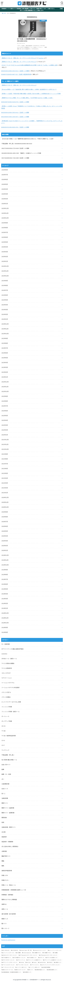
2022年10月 (5, 391)
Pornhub (22, 962)
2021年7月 (5, 463)
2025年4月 (5, 247)
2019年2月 (5, 603)
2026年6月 (5, 179)
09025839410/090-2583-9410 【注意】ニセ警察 (15, 112)
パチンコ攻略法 (6, 697)
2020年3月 (5, 541)
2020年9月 (5, 512)
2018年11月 (5, 618)
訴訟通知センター (28, 972)
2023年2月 (5, 372)
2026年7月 (5, 174)
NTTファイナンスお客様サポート (35, 960)
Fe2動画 (55, 952)
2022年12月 (5, 382)
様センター (31, 969)
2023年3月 (5, 367)
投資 (3, 822)
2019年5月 (5, 589)
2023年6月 (5, 353)
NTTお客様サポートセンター (20, 957)
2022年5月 (5, 415)
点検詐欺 (4, 851)
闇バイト (4, 923)
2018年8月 (5, 632)
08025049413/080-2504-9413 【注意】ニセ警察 (15, 71)
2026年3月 (5, 194)
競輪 (3, 861)
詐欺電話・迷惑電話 (7, 894)
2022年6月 (5, 410)
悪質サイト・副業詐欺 (8, 812)
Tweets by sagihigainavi (8, 940)
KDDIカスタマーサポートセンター (10, 955)
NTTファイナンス (21, 960)
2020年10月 (5, 507)
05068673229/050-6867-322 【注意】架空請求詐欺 (16, 74)
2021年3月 (5, 483)
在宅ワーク (5, 788)
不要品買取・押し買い (8, 755)
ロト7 (3, 745)
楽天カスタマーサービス (8, 969)
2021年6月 (5, 468)
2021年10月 (5, 449)
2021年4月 (5, 478)
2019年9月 (5, 569)
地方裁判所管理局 (46, 967)
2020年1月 (5, 550)
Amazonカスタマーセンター (40, 950)
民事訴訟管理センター (52, 969)
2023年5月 (5, 357)
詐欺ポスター (5, 880)
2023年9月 (5, 338)
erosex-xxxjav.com (27, 952)
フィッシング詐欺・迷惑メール (11, 711)
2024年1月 (5, 319)
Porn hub (29, 962)
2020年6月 (5, 526)
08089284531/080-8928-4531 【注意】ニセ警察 (15, 127)
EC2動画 (19, 952)
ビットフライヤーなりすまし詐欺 (11, 702)
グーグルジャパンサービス (8, 967)
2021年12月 (5, 439)
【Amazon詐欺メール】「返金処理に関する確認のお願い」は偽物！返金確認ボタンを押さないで (29, 89)
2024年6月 (5, 295)
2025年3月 (5, 251)
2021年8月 (5, 459)
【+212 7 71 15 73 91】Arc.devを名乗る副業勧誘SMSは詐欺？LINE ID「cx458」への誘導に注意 (29, 65)
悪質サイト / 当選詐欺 (8, 808)
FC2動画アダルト (37, 952)
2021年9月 (5, 454)
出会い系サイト (6, 764)
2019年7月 (5, 579)
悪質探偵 (4, 817)
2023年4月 (5, 362)
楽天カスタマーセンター (21, 969)
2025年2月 (5, 256)
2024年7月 (5, 290)
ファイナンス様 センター (22, 967)
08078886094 (15, 950)
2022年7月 (5, 406)
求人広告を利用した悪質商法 (10, 846)
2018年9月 (5, 627)
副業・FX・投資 (6, 774)
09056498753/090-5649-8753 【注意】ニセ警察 (15, 102)
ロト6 (3, 740)
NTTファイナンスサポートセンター (10, 962)
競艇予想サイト (6, 856)
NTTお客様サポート (7, 957)
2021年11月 (5, 444)
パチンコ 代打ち (6, 692)
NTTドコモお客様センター (52, 957)
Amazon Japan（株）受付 (26, 950)
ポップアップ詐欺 (7, 721)
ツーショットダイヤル (8, 682)
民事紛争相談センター (40, 969)
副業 (3, 769)
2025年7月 (5, 232)
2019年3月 (5, 598)
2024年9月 (5, 280)
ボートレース (5, 716)
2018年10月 (5, 622)
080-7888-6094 (6, 950)
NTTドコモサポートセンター (9, 960)
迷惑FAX (4, 904)
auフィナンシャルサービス (8, 952)
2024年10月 (5, 276)
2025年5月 (5, 242)
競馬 (3, 866)
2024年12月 (5, 266)
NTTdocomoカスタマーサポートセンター (49, 955)
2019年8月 (5, 574)
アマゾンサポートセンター (23, 964)
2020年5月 (5, 531)
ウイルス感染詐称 (7, 668)
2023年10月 (5, 333)
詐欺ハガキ (5, 875)
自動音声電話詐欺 (7, 870)
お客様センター (58, 962)
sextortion (4, 654)
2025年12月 (5, 208)
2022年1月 (5, 435)
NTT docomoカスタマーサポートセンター (28, 955)
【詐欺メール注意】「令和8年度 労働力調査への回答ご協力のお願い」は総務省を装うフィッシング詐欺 (31, 93)
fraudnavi (41, 58)
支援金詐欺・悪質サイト (9, 827)
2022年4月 (5, 420)
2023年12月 (5, 324)
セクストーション (7, 678)
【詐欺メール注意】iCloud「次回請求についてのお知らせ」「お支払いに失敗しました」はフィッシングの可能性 (31, 107)
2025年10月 (5, 218)
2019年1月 (5, 608)
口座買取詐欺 (5, 784)
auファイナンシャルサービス (55, 950)
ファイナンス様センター (35, 967)
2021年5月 (5, 473)
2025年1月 (5, 261)
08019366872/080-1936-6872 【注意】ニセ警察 (15, 116)
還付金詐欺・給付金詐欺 (9, 914)
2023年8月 (5, 343)
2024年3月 (5, 309)
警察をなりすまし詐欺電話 (9, 899)
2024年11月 (5, 271)
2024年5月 (5, 300)
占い (3, 779)
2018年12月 (5, 613)
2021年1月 (5, 492)
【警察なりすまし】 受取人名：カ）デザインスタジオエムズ (18, 58)
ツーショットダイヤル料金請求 (11, 687)
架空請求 (4, 837)
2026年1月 (5, 203)
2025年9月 (5, 223)
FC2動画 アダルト (47, 952)
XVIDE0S (50, 962)
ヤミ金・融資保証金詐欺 (9, 735)
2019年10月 (5, 565)
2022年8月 (5, 401)
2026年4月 (5, 189)
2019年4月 (5, 594)
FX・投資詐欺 (6, 644)
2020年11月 (5, 502)
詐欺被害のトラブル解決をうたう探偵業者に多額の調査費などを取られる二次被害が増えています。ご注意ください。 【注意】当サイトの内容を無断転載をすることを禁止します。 (32, 9)
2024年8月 (5, 285)
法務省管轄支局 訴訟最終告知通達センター (12, 972)
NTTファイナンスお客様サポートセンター (53, 960)
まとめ (3, 726)
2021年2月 (5, 488)
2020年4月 (5, 536)
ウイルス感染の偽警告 (8, 663)
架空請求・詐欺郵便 (7, 841)
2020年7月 (5, 521)
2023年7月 (5, 348)
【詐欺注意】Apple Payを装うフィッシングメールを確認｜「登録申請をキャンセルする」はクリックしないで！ (31, 122)
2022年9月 (5, 396)
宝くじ (3, 793)
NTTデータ (41, 957)
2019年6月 (5, 584)
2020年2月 (5, 545)
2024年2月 (5, 314)
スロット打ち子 (6, 673)
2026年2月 (5, 198)
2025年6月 (5, 237)
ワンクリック (5, 750)
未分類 (3, 832)
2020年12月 (5, 497)
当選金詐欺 (5, 798)
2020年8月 (5, 516)
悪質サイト (5, 803)
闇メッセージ (5, 928)
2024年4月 (5, 304)
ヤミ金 (3, 731)
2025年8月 (5, 227)
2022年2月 (5, 430)
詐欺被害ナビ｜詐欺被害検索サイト (31, 979)
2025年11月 (5, 213)
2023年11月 (5, 329)
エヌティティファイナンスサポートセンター (51, 964)
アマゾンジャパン (35, 964)
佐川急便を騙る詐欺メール (9, 760)
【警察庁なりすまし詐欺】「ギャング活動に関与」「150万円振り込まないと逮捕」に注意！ (27, 98)
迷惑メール (5, 909)
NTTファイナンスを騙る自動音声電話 (12, 649)
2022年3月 (5, 425)
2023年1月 (5, 377)
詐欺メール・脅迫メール (9, 885)
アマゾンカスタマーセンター (9, 964)
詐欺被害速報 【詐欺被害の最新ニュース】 (14, 890)
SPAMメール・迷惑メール (9, 658)
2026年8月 (5, 170)
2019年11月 (5, 560)
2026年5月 (5, 184)
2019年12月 (5, 555)
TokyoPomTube (42, 962)
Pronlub (34, 962)
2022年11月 (5, 386)
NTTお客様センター (32, 957)
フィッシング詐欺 (7, 706)
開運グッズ (5, 918)
